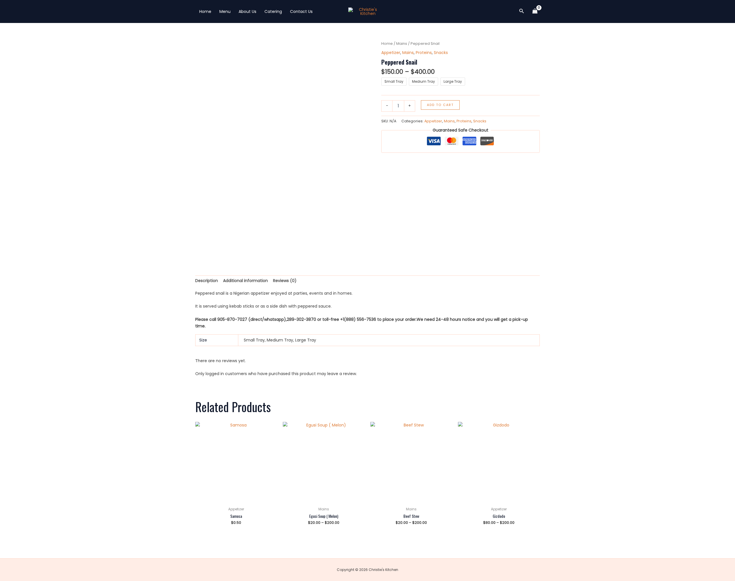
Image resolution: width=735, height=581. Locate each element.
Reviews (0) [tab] (285, 280)
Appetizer (390, 52)
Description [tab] (206, 280)
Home (205, 11)
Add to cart (440, 105)
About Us (247, 11)
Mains (401, 43)
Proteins (424, 52)
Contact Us (301, 11)
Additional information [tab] (245, 280)
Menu (225, 11)
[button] (521, 11)
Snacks (441, 52)
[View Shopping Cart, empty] (535, 11)
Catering (273, 11)
